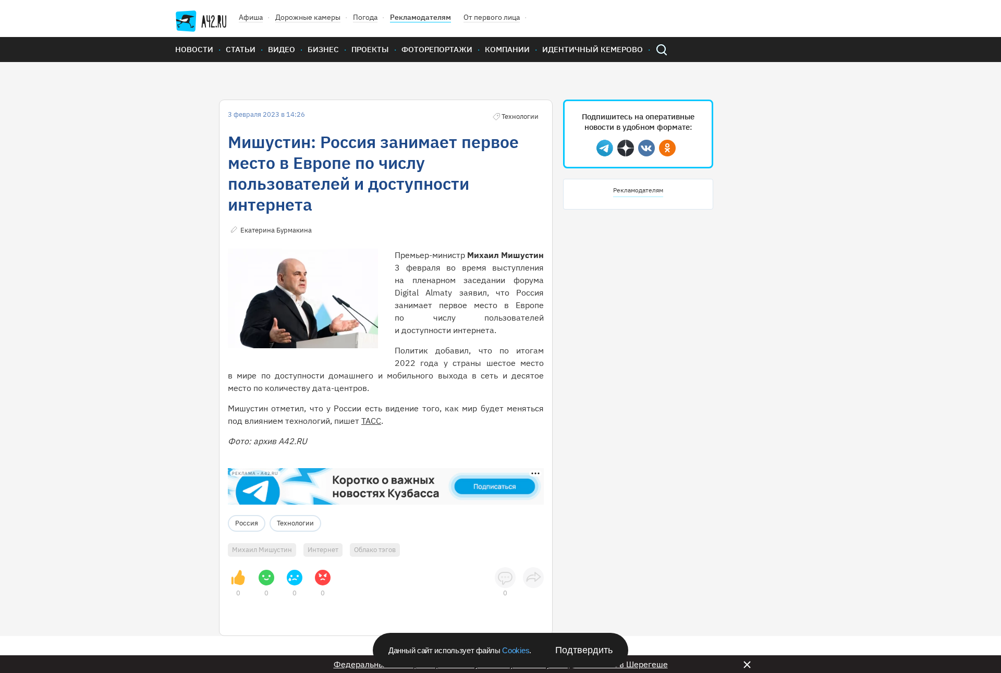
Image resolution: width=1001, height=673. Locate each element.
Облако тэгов (375, 549)
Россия (246, 523)
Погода (365, 17)
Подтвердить (584, 650)
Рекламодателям (420, 17)
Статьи (240, 49)
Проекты (370, 49)
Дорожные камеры (307, 17)
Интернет (323, 549)
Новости (194, 49)
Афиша (251, 17)
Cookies (515, 650)
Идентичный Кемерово (592, 49)
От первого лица (491, 17)
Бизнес (323, 49)
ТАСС (371, 420)
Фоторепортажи (436, 49)
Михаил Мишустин (262, 549)
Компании (507, 49)
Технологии (295, 523)
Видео (281, 49)
